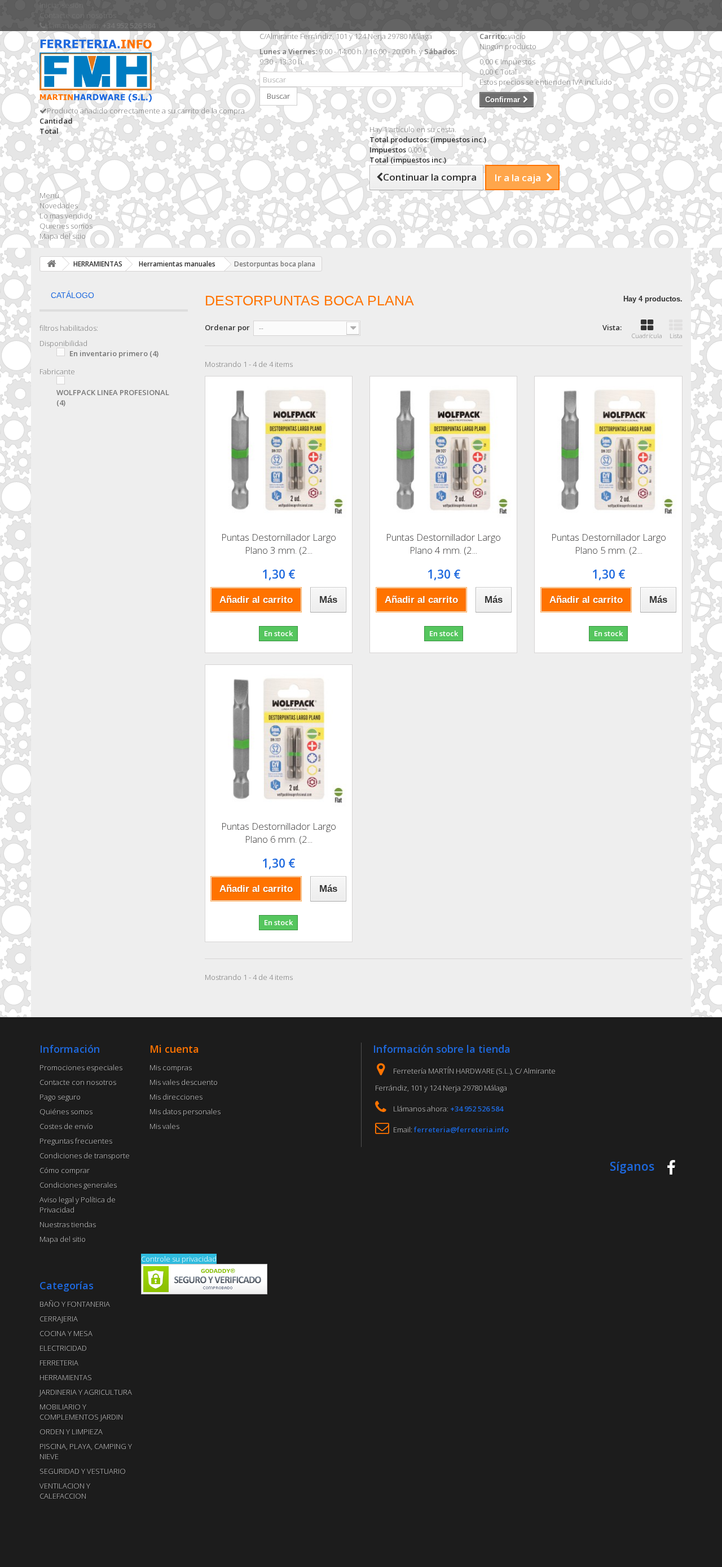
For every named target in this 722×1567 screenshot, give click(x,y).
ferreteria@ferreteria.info (461, 1129)
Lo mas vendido (66, 216)
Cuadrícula (647, 335)
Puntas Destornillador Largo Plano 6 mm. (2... (278, 833)
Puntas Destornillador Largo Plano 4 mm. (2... (443, 544)
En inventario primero (114, 353)
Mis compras (170, 1067)
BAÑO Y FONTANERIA (74, 1304)
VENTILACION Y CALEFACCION (64, 1491)
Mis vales (164, 1126)
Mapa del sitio (62, 236)
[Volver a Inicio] (51, 264)
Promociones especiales (80, 1067)
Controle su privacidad (179, 1259)
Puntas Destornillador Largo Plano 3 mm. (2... (278, 544)
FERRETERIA (58, 1363)
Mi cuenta (174, 1049)
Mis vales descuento (183, 1082)
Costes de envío (66, 1126)
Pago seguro (60, 1097)
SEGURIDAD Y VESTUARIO (82, 1471)
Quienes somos (66, 226)
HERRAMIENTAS (65, 1377)
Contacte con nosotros (77, 15)
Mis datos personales (185, 1111)
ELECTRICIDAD (63, 1348)
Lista (676, 335)
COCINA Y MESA (66, 1333)
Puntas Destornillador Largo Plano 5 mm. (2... (608, 544)
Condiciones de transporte (84, 1155)
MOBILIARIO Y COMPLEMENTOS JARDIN (81, 1412)
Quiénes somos (66, 1111)
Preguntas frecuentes (75, 1141)
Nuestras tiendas (67, 1224)
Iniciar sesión (61, 5)
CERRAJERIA (58, 1319)
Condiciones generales (78, 1185)
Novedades (58, 205)
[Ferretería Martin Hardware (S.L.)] (141, 73)
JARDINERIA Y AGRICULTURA (85, 1392)
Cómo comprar (64, 1170)
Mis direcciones (175, 1097)
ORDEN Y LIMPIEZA (71, 1431)
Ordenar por (227, 327)
